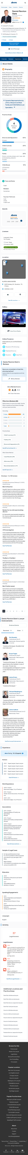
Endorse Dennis (14, 625)
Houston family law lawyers (10, 1021)
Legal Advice (14, 1054)
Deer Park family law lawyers (11, 1006)
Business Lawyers (14, 1102)
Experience (18, 59)
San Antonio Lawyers (14, 1088)
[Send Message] (7, 294)
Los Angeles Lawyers (14, 1073)
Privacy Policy (13, 1141)
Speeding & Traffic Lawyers (14, 1120)
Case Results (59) (9, 456)
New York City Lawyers (14, 1070)
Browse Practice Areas (14, 1056)
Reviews (11, 59)
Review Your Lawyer (14, 1051)
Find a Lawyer (14, 1049)
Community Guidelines (13, 1143)
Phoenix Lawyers (14, 1085)
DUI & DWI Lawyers (14, 1107)
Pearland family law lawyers (11, 1036)
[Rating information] (23, 22)
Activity (25, 59)
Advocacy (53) (8, 461)
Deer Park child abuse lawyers (11, 995)
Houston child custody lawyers (11, 1014)
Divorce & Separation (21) (11, 444)
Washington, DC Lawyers (14, 1080)
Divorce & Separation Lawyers (14, 1115)
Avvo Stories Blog (14, 1059)
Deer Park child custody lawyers (11, 999)
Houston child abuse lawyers (11, 1010)
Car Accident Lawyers (14, 1112)
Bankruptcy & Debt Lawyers (14, 1099)
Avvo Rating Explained (14, 1136)
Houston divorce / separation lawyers (13, 1017)
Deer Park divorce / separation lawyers (13, 1002)
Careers (14, 1131)
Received (7, 630)
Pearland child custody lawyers (11, 1028)
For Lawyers (14, 1062)
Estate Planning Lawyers (14, 1109)
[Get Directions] (20, 294)
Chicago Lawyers (14, 1075)
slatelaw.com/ (8, 289)
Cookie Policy (22, 1141)
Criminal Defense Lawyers (14, 1104)
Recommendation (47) (11, 466)
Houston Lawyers (14, 1078)
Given (20, 630)
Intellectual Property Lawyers (14, 1117)
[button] (6, 262)
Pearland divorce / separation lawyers (13, 1032)
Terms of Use (4, 1141)
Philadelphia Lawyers (14, 1083)
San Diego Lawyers (14, 1091)
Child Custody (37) (10, 435)
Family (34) (7, 439)
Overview (4, 59)
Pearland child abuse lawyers (11, 1025)
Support (14, 1133)
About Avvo (14, 1128)
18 (22, 611)
